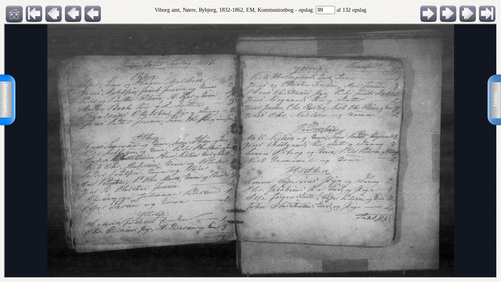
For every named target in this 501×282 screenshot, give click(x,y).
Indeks (495, 99)
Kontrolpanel (6, 98)
